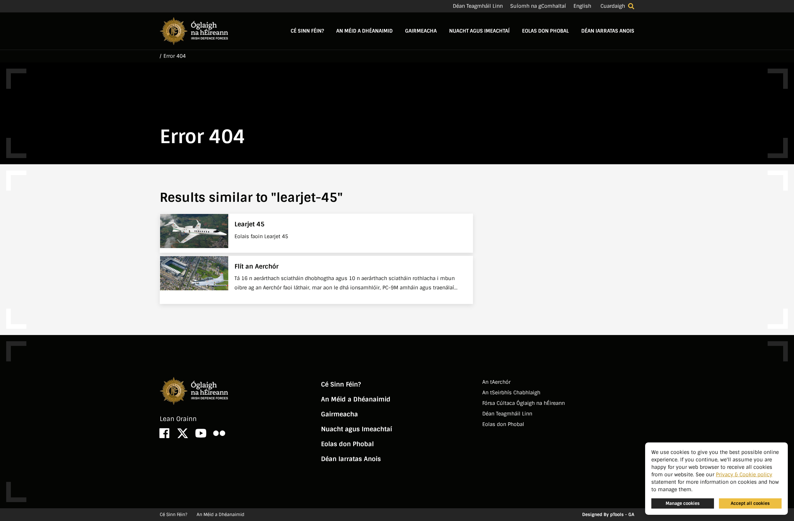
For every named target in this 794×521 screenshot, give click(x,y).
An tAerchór (496, 382)
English (582, 6)
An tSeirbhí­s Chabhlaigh (511, 392)
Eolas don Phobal (545, 31)
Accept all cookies (750, 503)
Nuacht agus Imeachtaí (479, 31)
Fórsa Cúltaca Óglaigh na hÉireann (523, 403)
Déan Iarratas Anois (607, 31)
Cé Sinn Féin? (307, 31)
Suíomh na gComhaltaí (538, 6)
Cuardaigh (612, 6)
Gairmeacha (421, 31)
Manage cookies (683, 503)
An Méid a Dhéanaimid (364, 31)
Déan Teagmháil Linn (478, 6)
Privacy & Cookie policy (744, 474)
